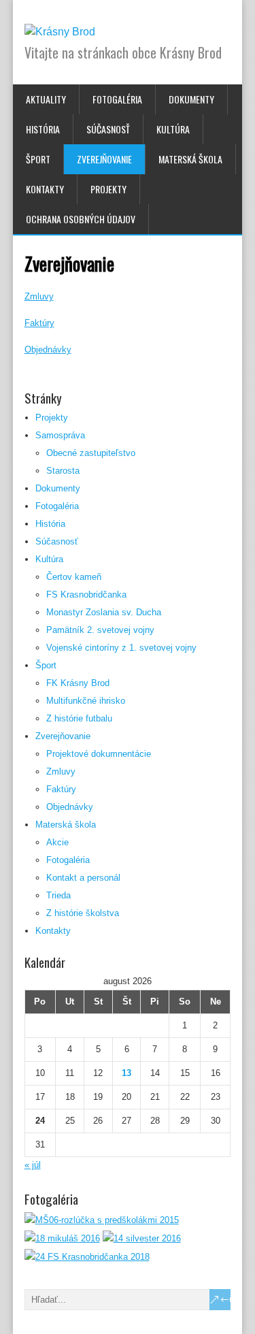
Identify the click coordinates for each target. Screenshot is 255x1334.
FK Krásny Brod (77, 683)
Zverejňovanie (104, 159)
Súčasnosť (108, 129)
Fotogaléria (117, 99)
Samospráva (60, 435)
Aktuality (46, 99)
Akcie (57, 842)
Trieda (58, 895)
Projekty (108, 189)
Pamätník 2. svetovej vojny (100, 630)
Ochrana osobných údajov (80, 219)
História (43, 129)
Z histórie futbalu (79, 718)
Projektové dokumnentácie (98, 754)
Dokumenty (191, 99)
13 (126, 1073)
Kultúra (173, 129)
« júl (32, 1165)
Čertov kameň (73, 577)
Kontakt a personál (83, 878)
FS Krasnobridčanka (86, 594)
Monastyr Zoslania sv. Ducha (103, 612)
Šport (38, 159)
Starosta (63, 471)
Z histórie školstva (82, 913)
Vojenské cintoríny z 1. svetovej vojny (121, 647)
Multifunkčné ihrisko (85, 701)
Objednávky (47, 349)
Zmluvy (39, 296)
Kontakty (45, 189)
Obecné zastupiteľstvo (90, 453)
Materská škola (190, 159)
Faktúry (39, 323)
